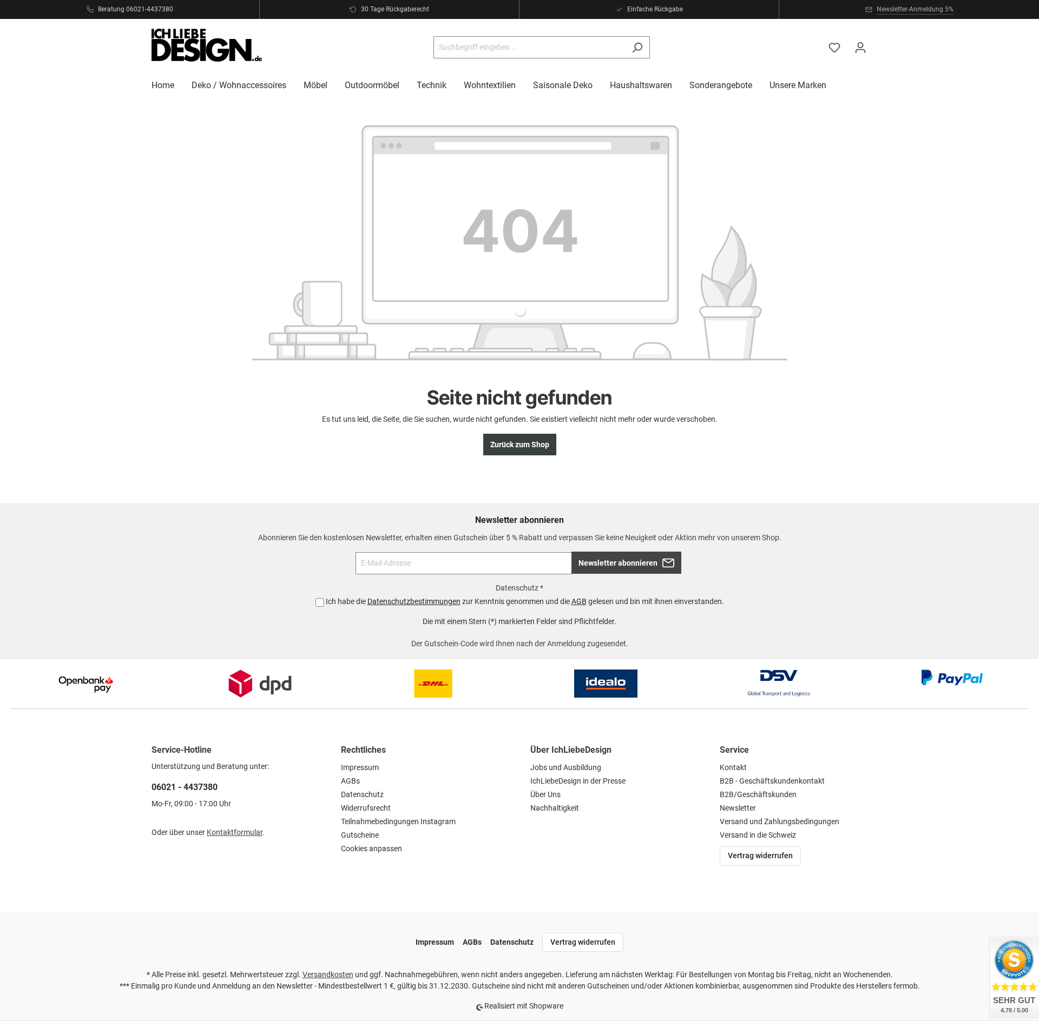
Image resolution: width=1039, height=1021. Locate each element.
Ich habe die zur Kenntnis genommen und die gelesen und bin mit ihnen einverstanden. (525, 601)
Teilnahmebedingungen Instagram (398, 821)
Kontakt (733, 767)
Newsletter (738, 808)
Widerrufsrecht (366, 808)
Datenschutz (362, 794)
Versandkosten (328, 974)
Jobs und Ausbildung (565, 767)
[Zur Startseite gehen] (207, 45)
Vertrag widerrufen (760, 855)
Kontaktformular (234, 832)
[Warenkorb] (880, 42)
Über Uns (545, 794)
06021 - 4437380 (185, 787)
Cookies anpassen (371, 848)
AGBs (350, 781)
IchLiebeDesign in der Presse (578, 781)
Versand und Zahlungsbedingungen (779, 821)
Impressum (360, 767)
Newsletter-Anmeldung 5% (915, 9)
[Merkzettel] (834, 47)
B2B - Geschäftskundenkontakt (772, 781)
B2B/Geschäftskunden (758, 794)
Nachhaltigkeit (554, 808)
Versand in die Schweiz (758, 835)
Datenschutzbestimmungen (414, 601)
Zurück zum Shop (519, 444)
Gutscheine (360, 835)
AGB (579, 601)
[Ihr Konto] (860, 47)
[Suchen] (637, 47)
